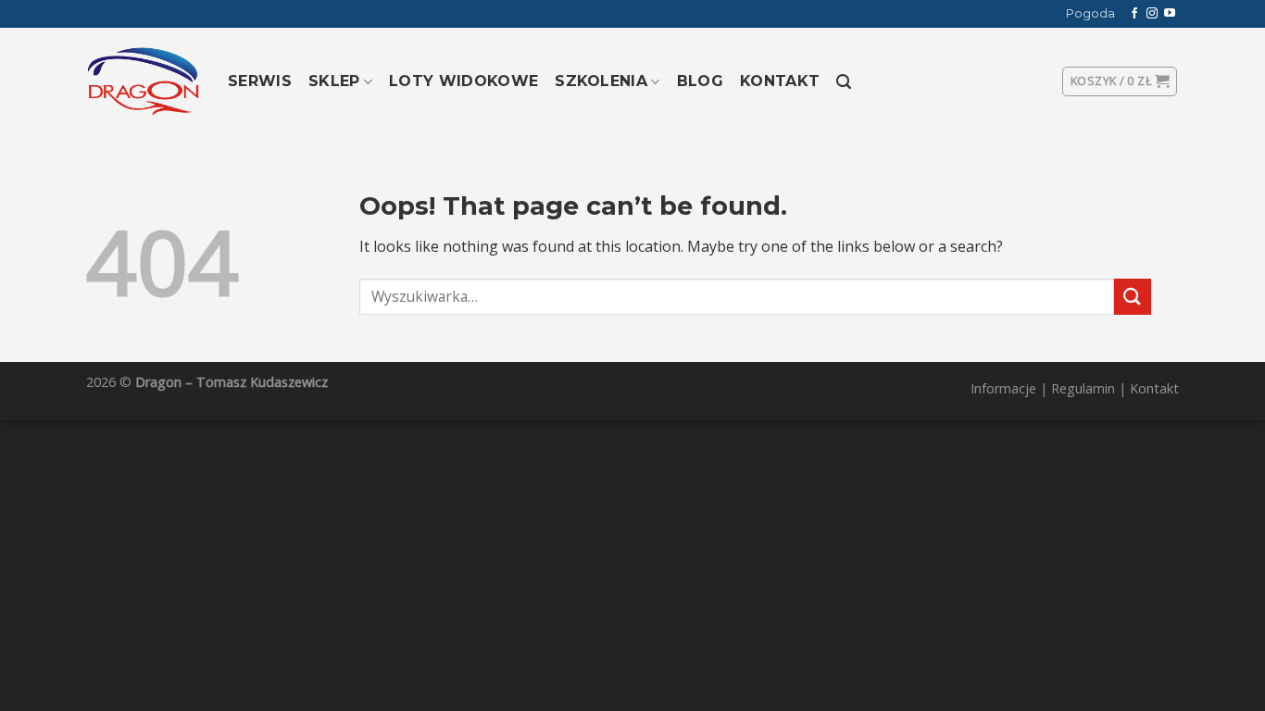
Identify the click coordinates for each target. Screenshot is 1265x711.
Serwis (260, 81)
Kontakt (780, 81)
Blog (700, 81)
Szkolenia (601, 81)
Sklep (334, 81)
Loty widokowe (463, 81)
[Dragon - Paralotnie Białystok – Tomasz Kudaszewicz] (143, 81)
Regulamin (1083, 388)
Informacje (1003, 388)
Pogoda (1090, 13)
